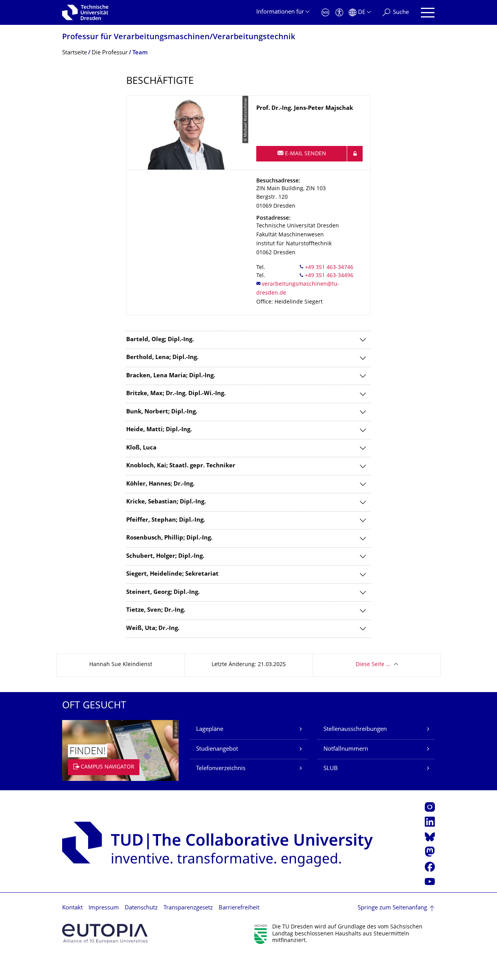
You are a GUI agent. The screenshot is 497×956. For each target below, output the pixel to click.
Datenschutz (141, 908)
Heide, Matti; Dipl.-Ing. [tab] (159, 430)
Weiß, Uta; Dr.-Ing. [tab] (152, 629)
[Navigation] (428, 13)
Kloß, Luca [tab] (141, 448)
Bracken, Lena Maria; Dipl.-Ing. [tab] (170, 376)
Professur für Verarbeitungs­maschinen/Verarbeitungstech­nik (178, 37)
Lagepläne (209, 729)
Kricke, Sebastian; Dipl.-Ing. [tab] (166, 502)
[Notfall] (325, 12)
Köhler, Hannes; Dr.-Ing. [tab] (160, 484)
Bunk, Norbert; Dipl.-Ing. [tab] (161, 412)
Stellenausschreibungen (355, 729)
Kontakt (72, 908)
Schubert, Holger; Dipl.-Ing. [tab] (165, 556)
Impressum (104, 908)
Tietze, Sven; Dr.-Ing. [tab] (155, 610)
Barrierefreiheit (239, 908)
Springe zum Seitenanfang (392, 908)
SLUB (330, 769)
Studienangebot (217, 749)
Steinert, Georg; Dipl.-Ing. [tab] (163, 592)
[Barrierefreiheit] (339, 12)
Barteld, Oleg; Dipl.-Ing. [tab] (160, 340)
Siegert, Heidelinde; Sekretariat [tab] (172, 574)
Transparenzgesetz (188, 908)
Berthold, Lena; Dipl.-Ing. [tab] (162, 358)
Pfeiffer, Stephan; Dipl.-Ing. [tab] (165, 520)
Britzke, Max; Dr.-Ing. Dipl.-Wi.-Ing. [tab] (176, 394)
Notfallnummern (345, 749)
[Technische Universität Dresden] (85, 12)
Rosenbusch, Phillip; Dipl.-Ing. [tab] (169, 538)
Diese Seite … (373, 664)
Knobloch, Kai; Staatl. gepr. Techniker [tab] (180, 466)
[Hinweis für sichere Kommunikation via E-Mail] (355, 153)
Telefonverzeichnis (220, 769)
